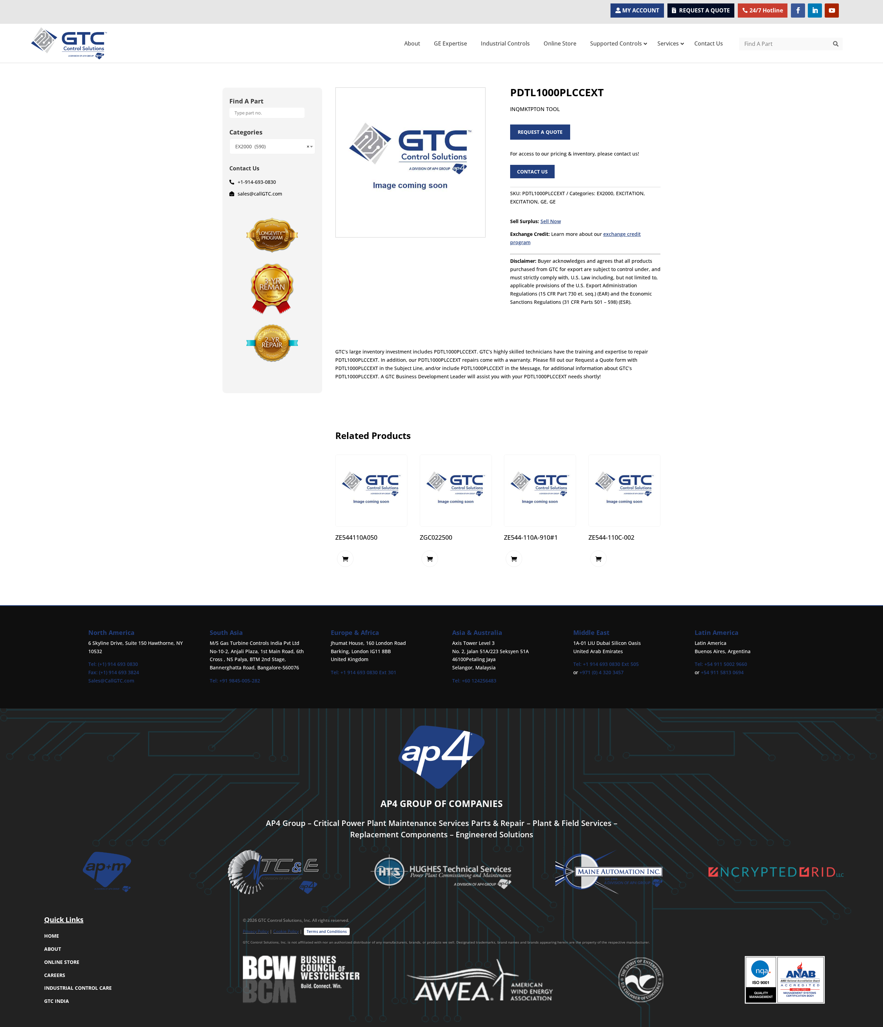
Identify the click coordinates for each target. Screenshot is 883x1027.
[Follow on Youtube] (832, 10)
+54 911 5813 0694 (722, 672)
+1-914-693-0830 (257, 182)
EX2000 (605, 193)
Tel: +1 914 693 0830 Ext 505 (606, 664)
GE (552, 201)
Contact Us (532, 171)
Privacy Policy (256, 931)
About (52, 949)
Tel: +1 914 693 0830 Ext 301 (363, 672)
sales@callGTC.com (260, 193)
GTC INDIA (56, 1001)
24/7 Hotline (766, 10)
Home (51, 936)
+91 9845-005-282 (239, 680)
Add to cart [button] (345, 558)
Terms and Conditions (327, 931)
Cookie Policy (286, 931)
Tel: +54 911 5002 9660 (721, 664)
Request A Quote (540, 132)
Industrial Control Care (78, 988)
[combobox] (272, 146)
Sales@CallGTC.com (111, 680)
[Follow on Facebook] (798, 10)
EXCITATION (630, 193)
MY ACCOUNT (640, 10)
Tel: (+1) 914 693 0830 (113, 664)
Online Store (61, 962)
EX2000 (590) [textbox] (272, 146)
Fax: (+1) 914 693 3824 (113, 672)
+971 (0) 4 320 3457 (601, 672)
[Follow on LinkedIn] (815, 10)
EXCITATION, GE (528, 201)
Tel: (214, 680)
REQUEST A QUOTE (704, 10)
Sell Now (550, 221)
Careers (54, 975)
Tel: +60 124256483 (474, 680)
